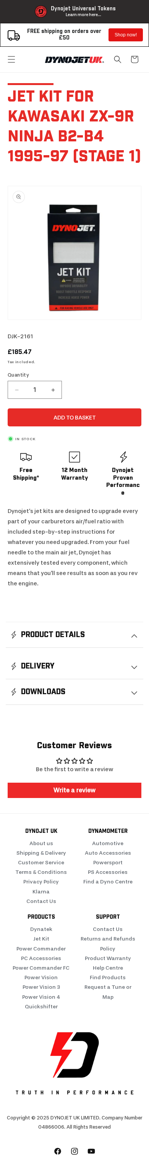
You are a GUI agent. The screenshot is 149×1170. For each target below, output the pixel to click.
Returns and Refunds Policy (108, 944)
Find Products (108, 977)
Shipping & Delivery (41, 853)
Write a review (74, 790)
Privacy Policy (41, 881)
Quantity (18, 375)
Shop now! (126, 35)
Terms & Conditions (41, 872)
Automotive (107, 843)
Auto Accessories (108, 853)
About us (41, 843)
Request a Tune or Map (107, 992)
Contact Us (41, 901)
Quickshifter (41, 1006)
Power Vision (41, 977)
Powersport (108, 862)
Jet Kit (41, 939)
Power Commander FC (41, 968)
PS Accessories (108, 872)
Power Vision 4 (41, 997)
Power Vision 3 (41, 987)
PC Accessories (41, 958)
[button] (11, 59)
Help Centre (108, 968)
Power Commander (41, 949)
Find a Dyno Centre (108, 881)
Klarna (41, 891)
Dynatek (41, 929)
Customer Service (41, 862)
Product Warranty (108, 958)
